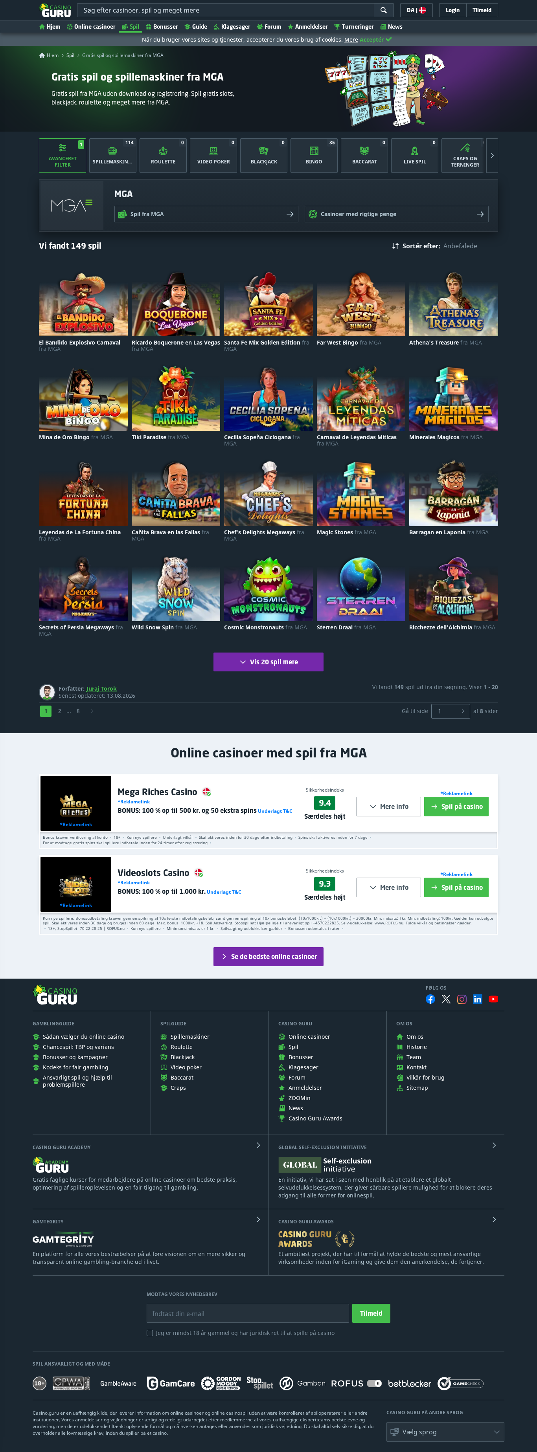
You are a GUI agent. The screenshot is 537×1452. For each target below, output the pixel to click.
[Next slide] (492, 155)
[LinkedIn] (477, 999)
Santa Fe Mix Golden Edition (266, 345)
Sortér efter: (421, 246)
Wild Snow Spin (164, 627)
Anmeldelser (311, 26)
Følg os (436, 988)
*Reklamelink (76, 824)
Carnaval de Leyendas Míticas (357, 440)
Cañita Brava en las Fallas (170, 535)
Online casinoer (95, 26)
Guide (199, 26)
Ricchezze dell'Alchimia (452, 627)
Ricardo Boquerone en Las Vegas (176, 345)
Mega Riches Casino (159, 792)
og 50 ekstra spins (199, 810)
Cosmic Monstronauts (265, 627)
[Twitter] (446, 999)
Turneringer (358, 26)
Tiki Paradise (160, 437)
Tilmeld (371, 1313)
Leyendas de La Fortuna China (80, 535)
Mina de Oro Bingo (76, 437)
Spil (134, 26)
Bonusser (165, 26)
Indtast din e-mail (173, 1307)
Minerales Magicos (446, 437)
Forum (273, 26)
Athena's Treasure (445, 342)
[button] (274, 811)
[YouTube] (493, 999)
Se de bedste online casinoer (274, 956)
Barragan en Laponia (449, 532)
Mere (351, 39)
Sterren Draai (346, 627)
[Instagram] (462, 999)
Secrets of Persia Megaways (81, 630)
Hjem (53, 26)
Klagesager (235, 26)
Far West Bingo (349, 342)
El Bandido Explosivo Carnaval (79, 345)
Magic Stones (346, 532)
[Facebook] (430, 999)
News (395, 26)
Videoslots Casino (155, 872)
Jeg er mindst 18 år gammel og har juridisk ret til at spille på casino (245, 1332)
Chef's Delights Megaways (264, 535)
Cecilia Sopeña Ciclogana (262, 440)
